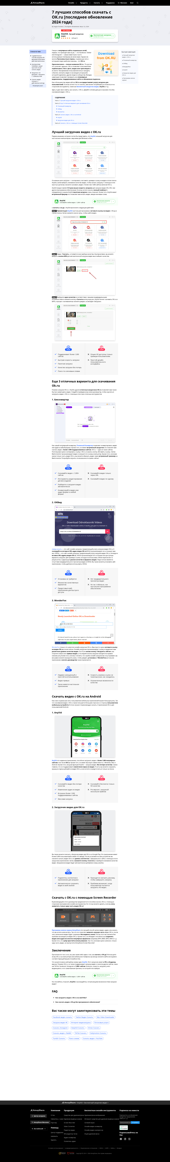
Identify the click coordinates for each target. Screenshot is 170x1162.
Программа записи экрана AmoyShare (66, 930)
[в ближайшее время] (120, 1139)
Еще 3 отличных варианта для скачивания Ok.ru (75, 103)
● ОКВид (124, 63)
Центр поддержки (57, 1132)
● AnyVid (124, 70)
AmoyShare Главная (37, 1110)
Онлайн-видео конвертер (93, 1126)
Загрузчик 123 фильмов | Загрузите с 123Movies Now (38, 74)
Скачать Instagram (60, 1028)
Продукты (84, 3)
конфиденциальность (71, 1148)
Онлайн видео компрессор (93, 1130)
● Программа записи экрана (128, 79)
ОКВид (60, 109)
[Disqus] (85, 1071)
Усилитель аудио (70, 1141)
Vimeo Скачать (94, 1028)
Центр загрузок (39, 1116)
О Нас (53, 1115)
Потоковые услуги (101, 1022)
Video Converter (69, 1126)
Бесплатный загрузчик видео (88, 87)
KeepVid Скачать (77, 1028)
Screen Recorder (69, 1123)
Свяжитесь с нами (57, 1119)
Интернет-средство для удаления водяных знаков (101, 1119)
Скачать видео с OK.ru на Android (70, 114)
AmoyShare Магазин (41, 1122)
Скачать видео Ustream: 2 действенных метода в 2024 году (38, 82)
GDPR (106, 1148)
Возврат (119, 1148)
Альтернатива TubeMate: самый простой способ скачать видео (37, 66)
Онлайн (71, 3)
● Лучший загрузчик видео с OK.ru (128, 56)
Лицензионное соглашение (88, 1148)
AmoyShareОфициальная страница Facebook (125, 1139)
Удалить (53, 1140)
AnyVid (60, 117)
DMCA (101, 1148)
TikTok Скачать (81, 1033)
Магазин (123, 3)
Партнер (54, 1123)
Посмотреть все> (38, 86)
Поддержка (110, 3)
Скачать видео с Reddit (62, 1033)
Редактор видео (69, 1130)
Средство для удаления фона (74, 1115)
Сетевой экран (89, 1123)
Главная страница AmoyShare (37, 3)
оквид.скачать (57, 549)
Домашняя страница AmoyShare (68, 1103)
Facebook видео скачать (62, 1017)
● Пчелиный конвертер (129, 60)
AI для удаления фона (91, 1134)
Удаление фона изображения (94, 1115)
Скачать (97, 3)
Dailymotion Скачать (98, 1033)
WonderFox (61, 112)
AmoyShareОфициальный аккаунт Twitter (129, 1139)
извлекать (54, 1136)
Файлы (113, 1148)
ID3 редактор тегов (70, 1134)
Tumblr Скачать (59, 1038)
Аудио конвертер (70, 1138)
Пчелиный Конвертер (64, 106)
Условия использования (55, 1148)
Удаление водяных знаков (73, 1119)
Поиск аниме (74, 1038)
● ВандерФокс (126, 66)
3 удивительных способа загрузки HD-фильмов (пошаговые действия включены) (38, 58)
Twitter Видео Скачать (84, 1017)
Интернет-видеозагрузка (81, 1022)
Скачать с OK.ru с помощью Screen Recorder (74, 123)
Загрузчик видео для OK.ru (66, 120)
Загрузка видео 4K (60, 1022)
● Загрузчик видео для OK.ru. (129, 74)
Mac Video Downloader (105, 1017)
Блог (132, 3)
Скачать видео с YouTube (92, 1038)
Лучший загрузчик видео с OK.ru (70, 100)
